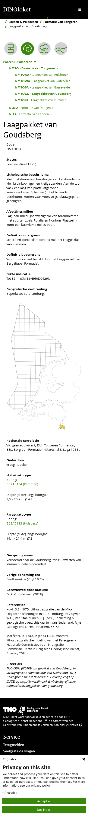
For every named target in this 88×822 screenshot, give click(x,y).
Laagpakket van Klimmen (41, 100)
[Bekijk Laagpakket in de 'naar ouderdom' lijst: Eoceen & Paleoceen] (27, 48)
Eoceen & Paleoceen (23, 22)
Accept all (44, 801)
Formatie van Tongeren (60, 22)
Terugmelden (13, 744)
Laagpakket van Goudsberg (43, 93)
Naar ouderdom (62, 17)
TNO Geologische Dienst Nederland (36, 719)
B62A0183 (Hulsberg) (22, 523)
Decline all (44, 809)
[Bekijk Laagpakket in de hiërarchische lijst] (10, 48)
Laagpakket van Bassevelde (42, 87)
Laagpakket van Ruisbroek (41, 74)
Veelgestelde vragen (19, 751)
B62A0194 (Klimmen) (22, 484)
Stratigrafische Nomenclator (24, 17)
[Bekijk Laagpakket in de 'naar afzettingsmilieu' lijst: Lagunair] (44, 48)
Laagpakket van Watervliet (42, 81)
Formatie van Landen (29, 114)
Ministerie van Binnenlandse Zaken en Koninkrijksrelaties (40, 725)
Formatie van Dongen (30, 107)
